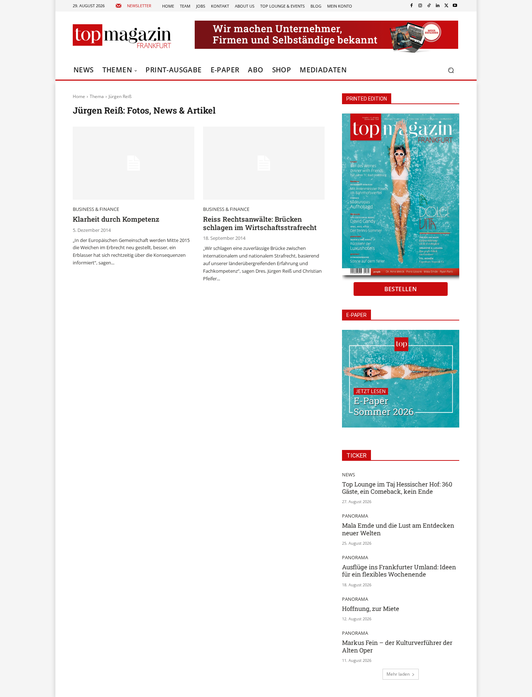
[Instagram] (420, 5)
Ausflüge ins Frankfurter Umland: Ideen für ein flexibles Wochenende (399, 570)
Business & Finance (96, 209)
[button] (450, 70)
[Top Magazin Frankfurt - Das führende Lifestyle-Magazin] (122, 36)
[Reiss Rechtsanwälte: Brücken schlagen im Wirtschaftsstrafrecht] (264, 163)
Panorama (355, 516)
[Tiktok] (429, 5)
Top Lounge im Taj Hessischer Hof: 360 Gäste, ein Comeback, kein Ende (397, 488)
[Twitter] (446, 5)
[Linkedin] (437, 5)
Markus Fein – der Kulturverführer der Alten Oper (397, 646)
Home (79, 96)
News (348, 474)
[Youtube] (455, 5)
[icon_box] (133, 6)
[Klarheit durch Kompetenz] (133, 163)
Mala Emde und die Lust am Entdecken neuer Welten (398, 529)
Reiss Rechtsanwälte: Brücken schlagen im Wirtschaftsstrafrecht (260, 223)
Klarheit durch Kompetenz (116, 219)
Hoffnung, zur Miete (370, 608)
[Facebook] (411, 5)
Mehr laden (398, 674)
